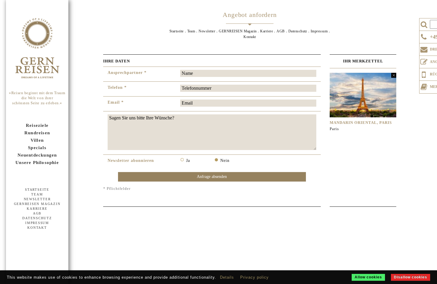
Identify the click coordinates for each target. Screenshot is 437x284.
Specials (37, 147)
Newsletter (37, 199)
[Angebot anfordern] (423, 60)
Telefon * (117, 87)
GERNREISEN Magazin (37, 204)
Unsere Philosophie (37, 162)
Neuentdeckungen (37, 155)
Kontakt (37, 227)
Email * (116, 102)
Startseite (37, 189)
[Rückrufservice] (423, 73)
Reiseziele (37, 125)
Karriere (37, 208)
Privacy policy (254, 277)
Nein (224, 160)
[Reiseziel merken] (423, 85)
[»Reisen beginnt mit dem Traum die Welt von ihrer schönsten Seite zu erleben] (37, 49)
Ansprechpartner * (127, 72)
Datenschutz (37, 218)
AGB (37, 213)
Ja (188, 160)
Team (37, 194)
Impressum (37, 223)
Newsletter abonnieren (131, 160)
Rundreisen (37, 132)
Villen (37, 140)
